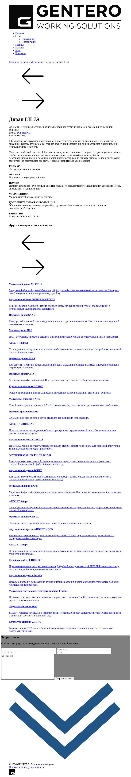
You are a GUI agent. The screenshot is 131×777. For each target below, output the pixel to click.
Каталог (19, 47)
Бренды (19, 44)
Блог (17, 50)
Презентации (29, 41)
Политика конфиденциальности (26, 767)
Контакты (20, 53)
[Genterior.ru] (65, 27)
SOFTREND (23, 132)
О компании (28, 39)
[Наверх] (65, 761)
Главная (19, 33)
